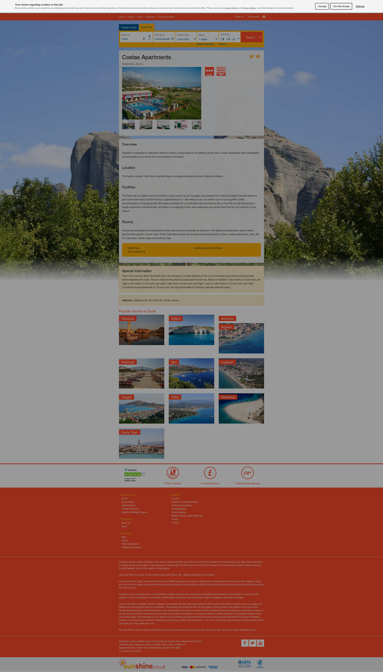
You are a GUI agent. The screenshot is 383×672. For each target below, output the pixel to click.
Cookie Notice (231, 8)
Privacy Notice (249, 8)
